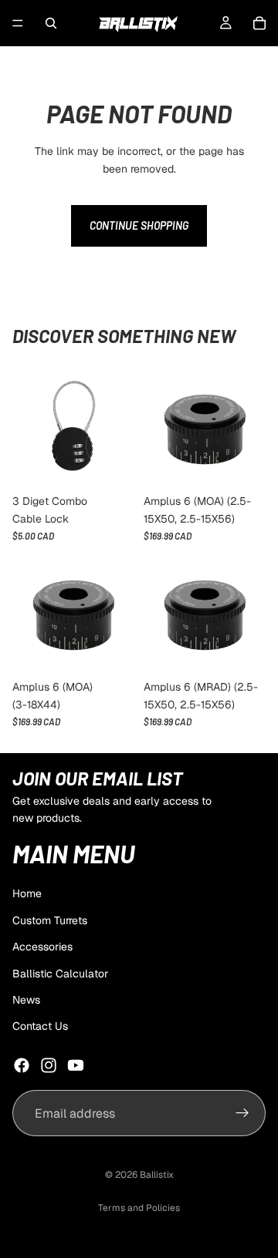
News (26, 1000)
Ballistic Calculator (60, 973)
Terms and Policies (139, 1208)
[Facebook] (21, 1065)
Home (27, 893)
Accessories (42, 947)
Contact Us (40, 1026)
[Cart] (259, 23)
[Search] (51, 23)
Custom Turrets (49, 920)
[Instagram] (48, 1065)
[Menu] (18, 23)
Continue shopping (139, 225)
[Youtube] (75, 1065)
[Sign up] (242, 1113)
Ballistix (157, 1175)
